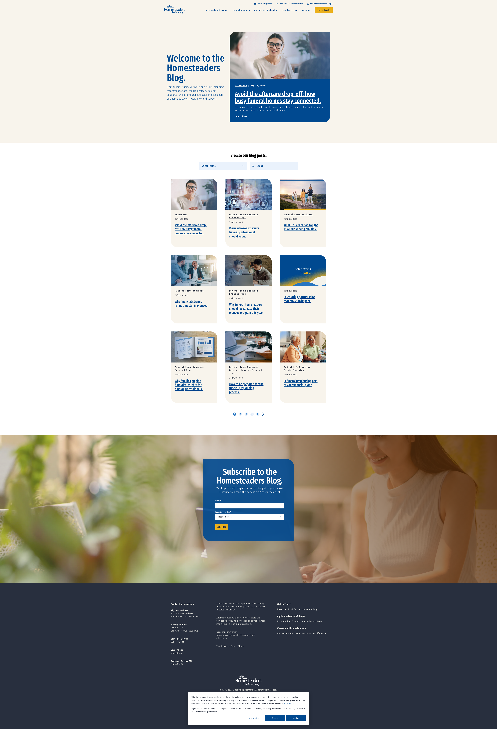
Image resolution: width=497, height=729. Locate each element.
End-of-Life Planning (297, 367)
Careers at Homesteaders (291, 628)
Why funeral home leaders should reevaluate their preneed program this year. (246, 309)
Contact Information (182, 604)
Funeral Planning (240, 370)
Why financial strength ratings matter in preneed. (191, 304)
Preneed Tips (237, 217)
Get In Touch (284, 604)
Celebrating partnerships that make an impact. (299, 299)
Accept (275, 718)
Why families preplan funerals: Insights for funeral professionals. (189, 385)
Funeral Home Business (243, 214)
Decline (296, 718)
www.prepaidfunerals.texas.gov (231, 635)
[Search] (253, 166)
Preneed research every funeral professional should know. (244, 232)
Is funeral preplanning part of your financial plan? (300, 383)
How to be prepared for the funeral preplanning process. (246, 388)
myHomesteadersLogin (291, 616)
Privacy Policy (289, 703)
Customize (254, 718)
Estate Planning (294, 370)
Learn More (241, 116)
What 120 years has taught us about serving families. (301, 227)
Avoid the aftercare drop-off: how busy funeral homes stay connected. (278, 97)
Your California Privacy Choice (230, 646)
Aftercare (241, 85)
